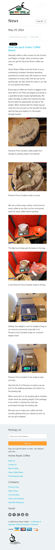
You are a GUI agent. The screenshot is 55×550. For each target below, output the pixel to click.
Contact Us (12, 464)
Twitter (10, 514)
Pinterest (26, 514)
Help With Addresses (16, 502)
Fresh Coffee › (34, 37)
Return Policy (13, 491)
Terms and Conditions (16, 498)
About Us (11, 460)
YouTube (22, 514)
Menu (38, 5)
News (13, 20)
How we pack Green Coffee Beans (24, 49)
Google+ (18, 514)
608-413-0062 (13, 468)
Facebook (14, 514)
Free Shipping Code (15, 476)
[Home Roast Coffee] (21, 8)
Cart (44, 5)
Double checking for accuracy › (18, 37)
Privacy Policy (13, 487)
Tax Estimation (13, 494)
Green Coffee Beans (15, 472)
